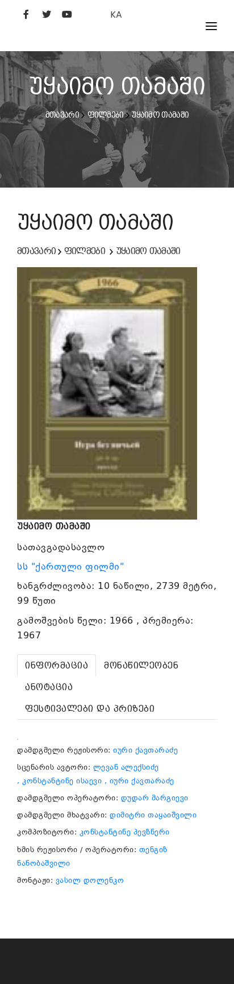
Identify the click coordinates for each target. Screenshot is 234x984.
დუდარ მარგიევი (155, 798)
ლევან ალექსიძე (126, 767)
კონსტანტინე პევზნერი (125, 832)
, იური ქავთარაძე (139, 781)
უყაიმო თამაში (160, 114)
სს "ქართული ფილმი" (72, 567)
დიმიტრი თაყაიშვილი (153, 815)
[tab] (56, 665)
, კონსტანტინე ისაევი (59, 781)
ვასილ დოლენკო (90, 880)
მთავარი (62, 114)
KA (116, 14)
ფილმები (105, 114)
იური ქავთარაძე (145, 750)
